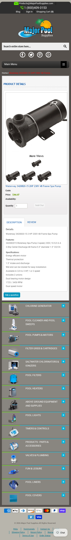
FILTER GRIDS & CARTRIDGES (41, 348)
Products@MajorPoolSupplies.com (36, 3)
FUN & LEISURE (34, 468)
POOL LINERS (33, 482)
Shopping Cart (45, 11)
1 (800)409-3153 (35, 7)
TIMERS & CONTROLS (37, 428)
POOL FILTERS (33, 375)
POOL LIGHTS (33, 415)
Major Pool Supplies (29, 523)
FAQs (15, 529)
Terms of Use (28, 535)
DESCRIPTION (14, 222)
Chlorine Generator (39, 306)
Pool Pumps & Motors (39, 335)
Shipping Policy (18, 532)
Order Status (44, 535)
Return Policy (36, 532)
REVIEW (31, 222)
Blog (18, 11)
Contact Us (45, 529)
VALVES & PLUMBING (37, 455)
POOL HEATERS (34, 388)
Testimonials (29, 529)
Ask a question (12, 295)
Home (5, 73)
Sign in (29, 11)
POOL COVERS (34, 495)
